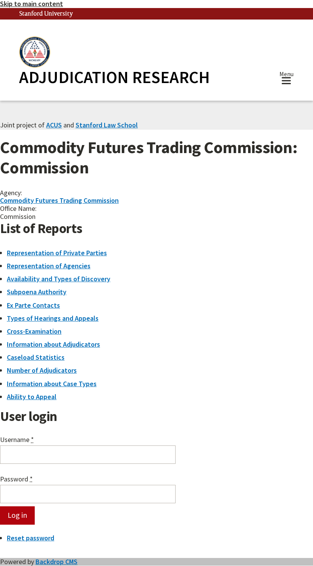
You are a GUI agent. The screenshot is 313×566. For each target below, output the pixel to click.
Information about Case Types (52, 383)
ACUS (54, 125)
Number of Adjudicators (42, 370)
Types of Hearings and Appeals (52, 318)
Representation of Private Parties (57, 252)
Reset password (30, 537)
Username (17, 440)
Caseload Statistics (36, 357)
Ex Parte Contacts (33, 305)
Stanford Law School (107, 125)
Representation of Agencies (48, 265)
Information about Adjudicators (53, 344)
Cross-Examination (34, 331)
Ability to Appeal (31, 396)
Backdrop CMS (56, 561)
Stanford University (46, 14)
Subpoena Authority (36, 291)
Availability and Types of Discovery (58, 278)
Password (16, 479)
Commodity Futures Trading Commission (59, 200)
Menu (286, 75)
